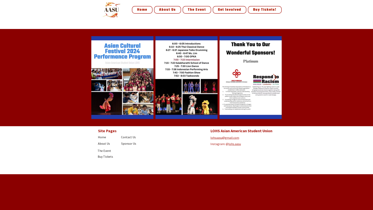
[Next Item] (275, 77)
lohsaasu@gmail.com (224, 138)
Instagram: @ (219, 144)
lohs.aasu (234, 144)
